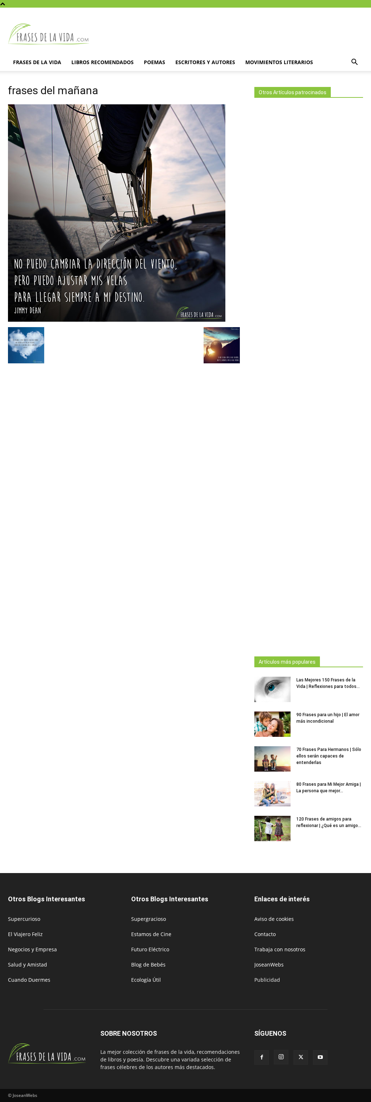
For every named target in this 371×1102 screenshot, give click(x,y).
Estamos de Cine (151, 934)
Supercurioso (24, 918)
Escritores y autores (205, 62)
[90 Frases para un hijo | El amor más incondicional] (272, 724)
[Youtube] (320, 1057)
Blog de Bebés (148, 964)
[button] (354, 62)
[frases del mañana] (116, 320)
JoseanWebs (269, 964)
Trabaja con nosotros (279, 949)
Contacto (265, 934)
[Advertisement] (308, 375)
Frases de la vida (37, 62)
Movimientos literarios (279, 62)
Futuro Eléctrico (150, 949)
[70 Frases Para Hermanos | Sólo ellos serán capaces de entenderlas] (272, 759)
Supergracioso (148, 918)
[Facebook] (261, 1057)
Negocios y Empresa (32, 949)
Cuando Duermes (29, 979)
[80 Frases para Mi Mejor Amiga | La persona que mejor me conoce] (272, 793)
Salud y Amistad (27, 964)
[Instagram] (281, 1057)
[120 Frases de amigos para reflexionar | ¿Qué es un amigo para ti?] (272, 828)
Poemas (154, 62)
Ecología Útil (146, 979)
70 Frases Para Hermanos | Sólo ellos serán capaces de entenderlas (328, 756)
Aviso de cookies (274, 918)
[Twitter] (300, 1057)
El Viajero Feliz (25, 934)
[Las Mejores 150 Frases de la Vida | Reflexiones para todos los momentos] (272, 689)
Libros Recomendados (102, 62)
